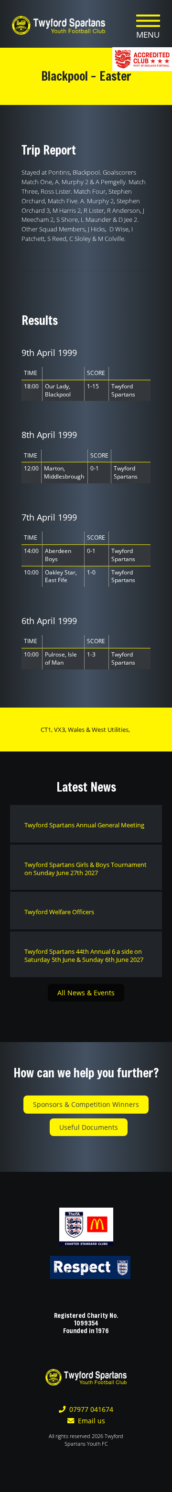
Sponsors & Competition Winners (86, 1104)
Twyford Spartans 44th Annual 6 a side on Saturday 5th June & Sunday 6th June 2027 (83, 955)
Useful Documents (88, 1127)
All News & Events (86, 992)
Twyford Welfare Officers (59, 912)
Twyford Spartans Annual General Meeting (84, 825)
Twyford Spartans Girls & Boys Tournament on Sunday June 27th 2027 (85, 868)
